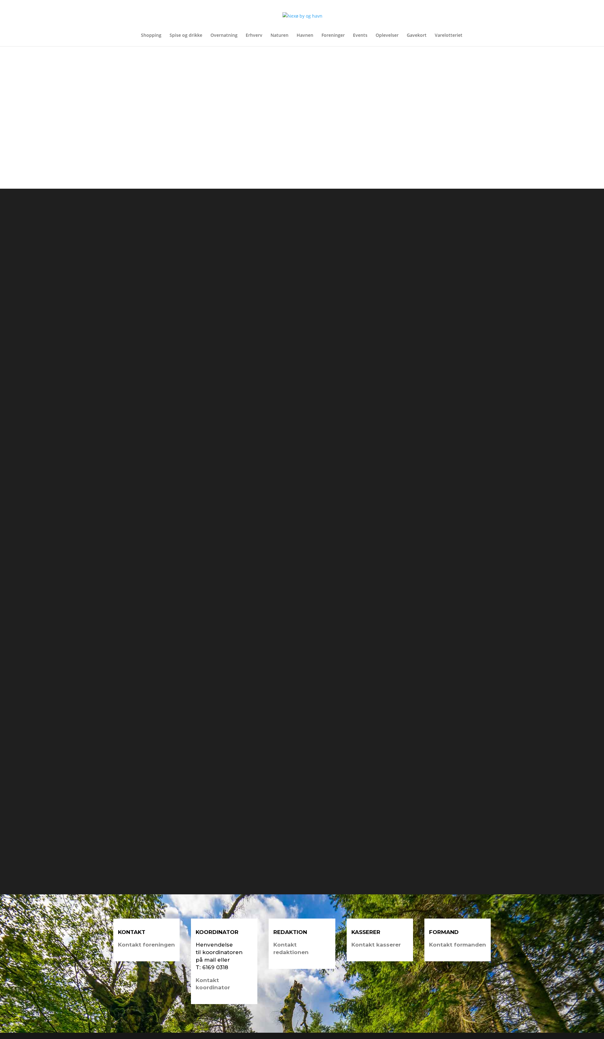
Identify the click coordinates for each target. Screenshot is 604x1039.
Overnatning (224, 35)
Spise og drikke (186, 35)
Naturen (279, 35)
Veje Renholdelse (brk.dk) (164, 433)
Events (360, 35)
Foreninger (333, 35)
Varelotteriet (448, 35)
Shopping (151, 35)
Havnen (305, 35)
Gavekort (417, 35)
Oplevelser (387, 35)
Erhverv (254, 35)
